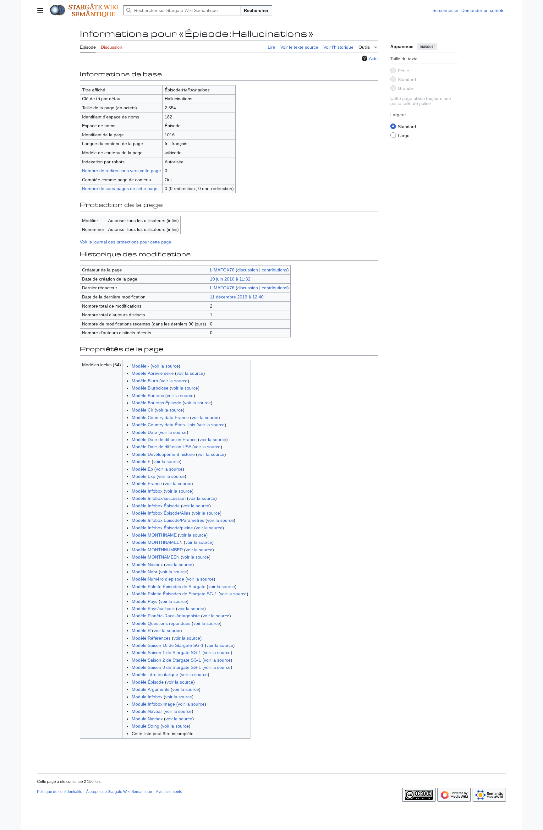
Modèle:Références (151, 638)
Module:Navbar (147, 711)
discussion (247, 269)
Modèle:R (141, 630)
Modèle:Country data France (160, 417)
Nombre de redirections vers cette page (121, 170)
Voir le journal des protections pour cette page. (126, 241)
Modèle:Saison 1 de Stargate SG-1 (166, 652)
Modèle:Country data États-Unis (163, 424)
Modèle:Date (144, 432)
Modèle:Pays (144, 601)
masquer (427, 46)
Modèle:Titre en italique (155, 674)
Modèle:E (141, 461)
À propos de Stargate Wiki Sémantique (119, 791)
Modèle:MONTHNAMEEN (157, 542)
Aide (373, 58)
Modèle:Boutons (148, 395)
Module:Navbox (147, 718)
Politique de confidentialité (59, 791)
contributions (274, 269)
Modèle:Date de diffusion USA (161, 446)
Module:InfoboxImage (153, 704)
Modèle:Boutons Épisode (156, 402)
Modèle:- (140, 366)
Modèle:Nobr (144, 571)
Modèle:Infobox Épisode (156, 505)
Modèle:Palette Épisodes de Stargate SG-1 (174, 593)
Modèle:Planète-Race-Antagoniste (166, 615)
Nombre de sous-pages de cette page (119, 188)
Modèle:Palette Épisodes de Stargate (169, 586)
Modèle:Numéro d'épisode (158, 579)
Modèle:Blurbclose (150, 387)
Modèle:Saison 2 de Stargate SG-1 (166, 660)
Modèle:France (147, 483)
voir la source (165, 366)
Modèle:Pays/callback (153, 608)
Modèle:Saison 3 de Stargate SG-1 (166, 667)
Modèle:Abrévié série (153, 373)
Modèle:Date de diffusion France (164, 439)
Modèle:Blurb (145, 380)
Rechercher (256, 10)
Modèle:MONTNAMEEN (155, 557)
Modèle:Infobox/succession (159, 498)
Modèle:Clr (142, 409)
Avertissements (169, 791)
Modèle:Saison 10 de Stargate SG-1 (168, 645)
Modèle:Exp (143, 476)
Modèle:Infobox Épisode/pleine (162, 527)
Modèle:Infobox (147, 491)
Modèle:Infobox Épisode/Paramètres (168, 520)
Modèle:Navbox (147, 564)
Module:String (145, 726)
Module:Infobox (147, 696)
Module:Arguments (150, 689)
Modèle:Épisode (148, 682)
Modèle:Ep (142, 469)
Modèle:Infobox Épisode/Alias (161, 513)
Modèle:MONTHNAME (154, 535)
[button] (40, 10)
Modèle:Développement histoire (163, 454)
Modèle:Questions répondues (161, 623)
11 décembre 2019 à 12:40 (237, 296)
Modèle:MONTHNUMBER (157, 549)
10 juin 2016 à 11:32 (230, 278)
